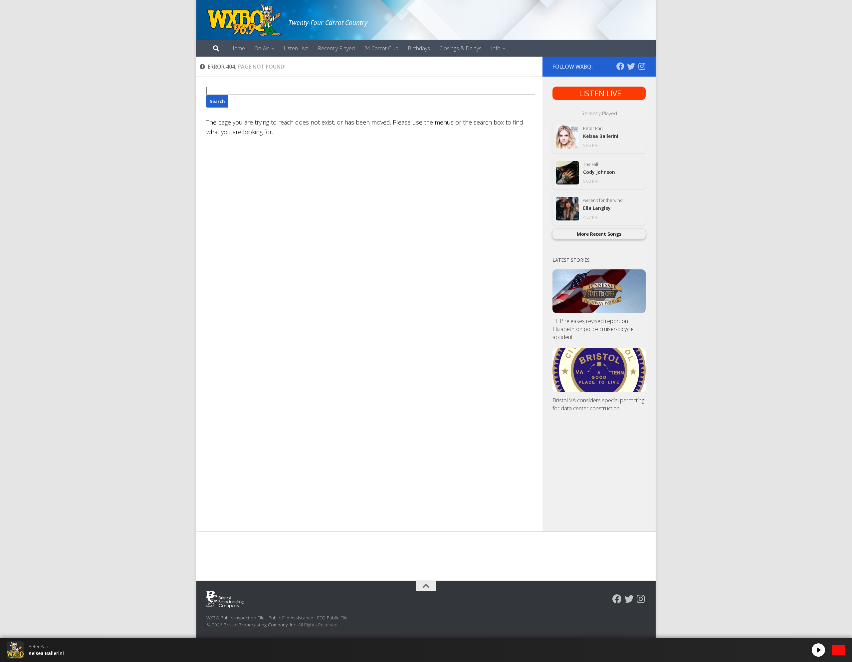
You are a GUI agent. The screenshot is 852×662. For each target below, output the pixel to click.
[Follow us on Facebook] (620, 66)
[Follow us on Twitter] (631, 66)
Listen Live (296, 48)
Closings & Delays (460, 48)
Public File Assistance (291, 617)
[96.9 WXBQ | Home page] (244, 20)
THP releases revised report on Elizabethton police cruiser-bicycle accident (593, 328)
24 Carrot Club (381, 48)
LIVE (838, 649)
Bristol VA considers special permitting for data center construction (598, 404)
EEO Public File (332, 617)
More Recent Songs (599, 234)
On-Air (261, 48)
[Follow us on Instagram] (642, 66)
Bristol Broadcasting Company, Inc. (260, 624)
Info (496, 48)
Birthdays (419, 48)
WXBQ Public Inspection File (235, 617)
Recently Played (336, 48)
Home (237, 48)
